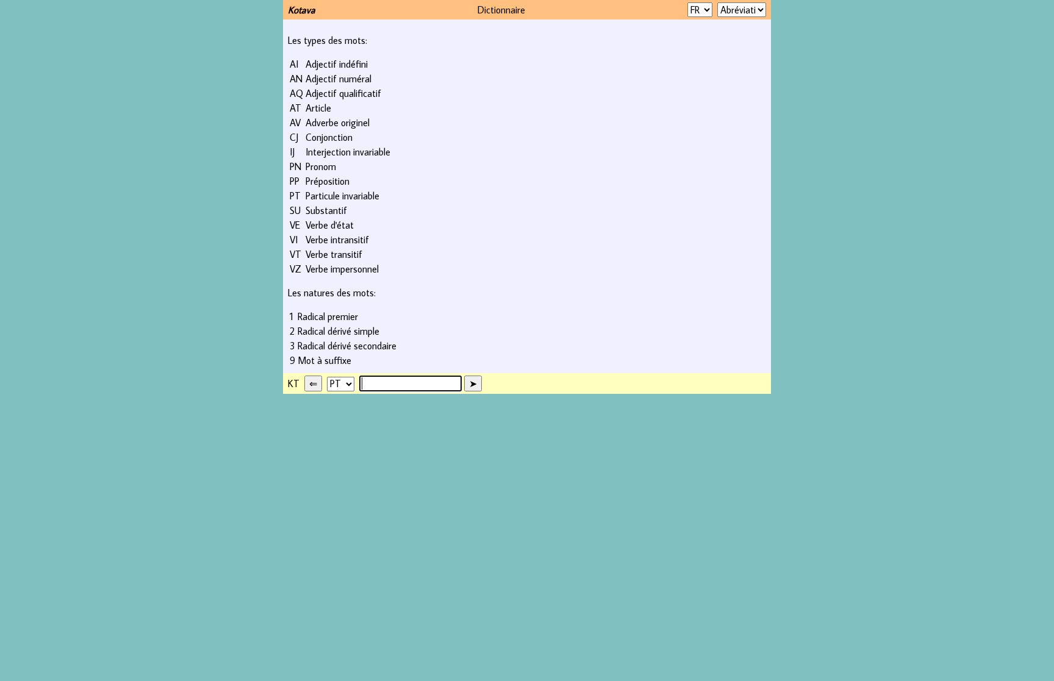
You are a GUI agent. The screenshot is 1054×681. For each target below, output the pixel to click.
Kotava (301, 10)
